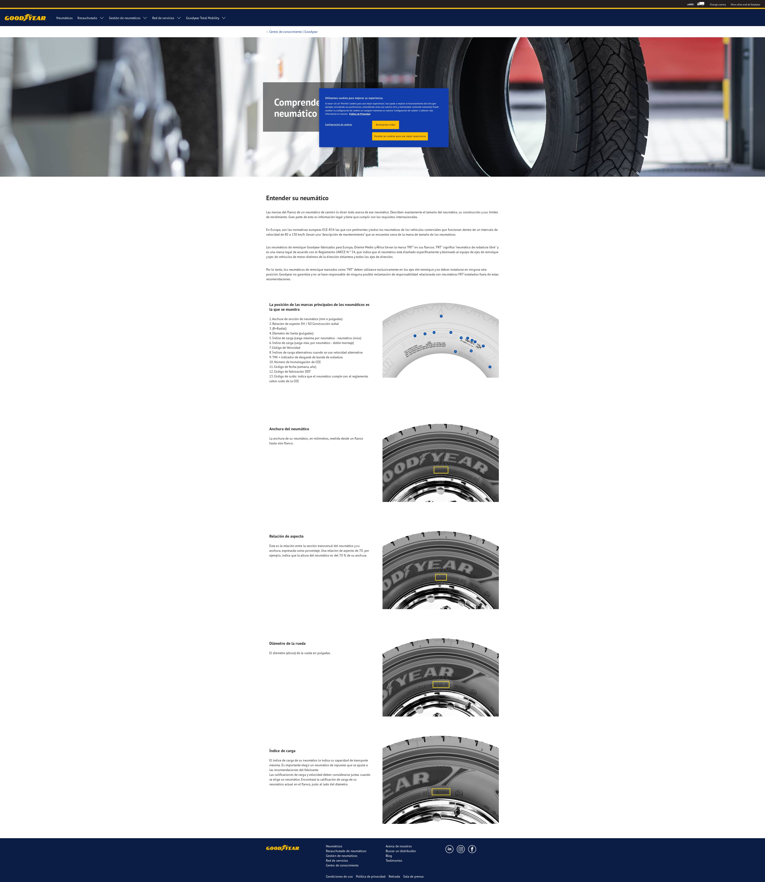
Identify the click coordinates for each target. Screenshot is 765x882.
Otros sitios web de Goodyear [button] (745, 4)
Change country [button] (718, 4)
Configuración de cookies (338, 124)
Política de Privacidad (359, 114)
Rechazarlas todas (385, 124)
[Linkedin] (449, 849)
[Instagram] (461, 849)
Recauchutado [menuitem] (87, 18)
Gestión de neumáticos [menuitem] (124, 18)
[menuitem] (690, 4)
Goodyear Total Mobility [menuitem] (202, 18)
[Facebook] (472, 849)
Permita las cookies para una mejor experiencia (400, 136)
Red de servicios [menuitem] (163, 18)
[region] (384, 117)
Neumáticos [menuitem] (64, 18)
